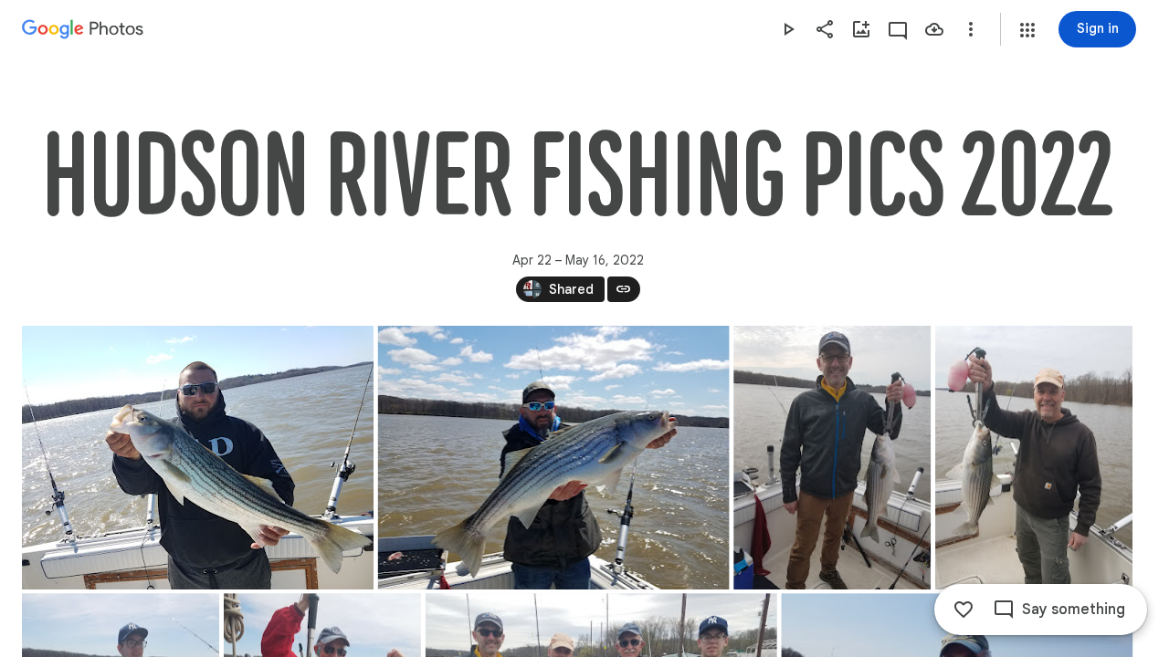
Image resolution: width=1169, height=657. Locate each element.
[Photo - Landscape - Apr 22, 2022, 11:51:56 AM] (554, 457)
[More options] (971, 29)
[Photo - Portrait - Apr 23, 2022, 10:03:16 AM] (1033, 457)
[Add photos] (861, 29)
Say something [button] (1073, 609)
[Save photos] (934, 29)
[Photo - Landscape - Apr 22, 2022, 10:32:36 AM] (198, 457)
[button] (1027, 30)
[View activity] (897, 29)
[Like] (963, 609)
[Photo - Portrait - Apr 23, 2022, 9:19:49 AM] (832, 457)
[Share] (824, 29)
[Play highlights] (788, 29)
